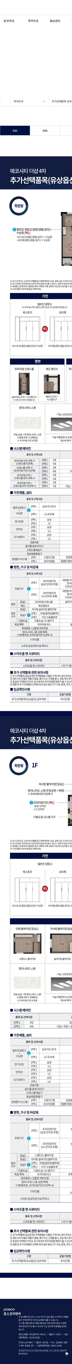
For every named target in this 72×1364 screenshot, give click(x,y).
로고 (13, 7)
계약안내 (33, 21)
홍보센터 (55, 21)
